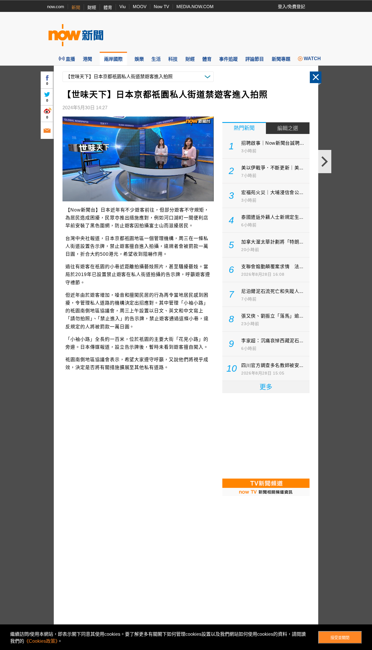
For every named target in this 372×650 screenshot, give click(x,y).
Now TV (161, 6)
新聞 (75, 7)
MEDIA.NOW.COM (195, 6)
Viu (122, 6)
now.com (55, 6)
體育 (107, 7)
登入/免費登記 (291, 6)
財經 (91, 7)
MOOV (139, 6)
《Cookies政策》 (41, 641)
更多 (266, 387)
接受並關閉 (339, 637)
